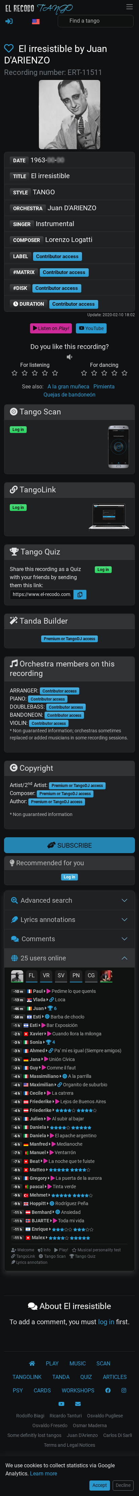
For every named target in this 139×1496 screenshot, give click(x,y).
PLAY (52, 1363)
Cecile (36, 1093)
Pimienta (104, 386)
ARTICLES (115, 1377)
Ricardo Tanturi (66, 1415)
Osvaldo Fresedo (49, 1425)
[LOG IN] (8, 21)
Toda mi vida (70, 1220)
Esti (37, 1016)
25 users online (43, 958)
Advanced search (46, 900)
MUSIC (78, 1363)
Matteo (37, 1169)
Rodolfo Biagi (30, 1415)
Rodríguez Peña (71, 1203)
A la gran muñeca (68, 386)
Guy (34, 1067)
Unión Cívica (61, 1059)
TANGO (34, 192)
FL (32, 975)
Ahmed (37, 1050)
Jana (35, 1059)
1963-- (38, 160)
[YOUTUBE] (61, 1404)
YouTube (94, 328)
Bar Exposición (62, 1025)
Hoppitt (38, 1203)
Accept (99, 1485)
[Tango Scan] (48, 1016)
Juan (38, 1008)
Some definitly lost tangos (34, 1435)
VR (46, 975)
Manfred (39, 1144)
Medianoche (69, 1144)
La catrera (62, 1093)
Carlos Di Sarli (117, 1435)
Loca (60, 999)
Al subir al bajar (67, 1118)
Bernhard (42, 1212)
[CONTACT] (78, 1404)
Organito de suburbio (85, 1084)
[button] (35, 22)
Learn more (43, 1473)
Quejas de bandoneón (69, 394)
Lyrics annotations (48, 920)
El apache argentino (75, 1135)
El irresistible (41, 176)
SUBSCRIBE (74, 845)
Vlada (39, 999)
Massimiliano (44, 1076)
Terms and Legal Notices (69, 1445)
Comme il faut (61, 1067)
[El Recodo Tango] (32, 1363)
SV (61, 975)
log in (106, 1322)
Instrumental (43, 224)
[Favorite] (10, 48)
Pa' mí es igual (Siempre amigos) (87, 1050)
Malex (38, 1237)
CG (91, 975)
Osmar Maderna (90, 1425)
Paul (38, 991)
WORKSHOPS (78, 1390)
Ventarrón (65, 1152)
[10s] (69, 357)
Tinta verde (64, 1186)
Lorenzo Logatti (52, 240)
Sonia (36, 1042)
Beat (35, 1161)
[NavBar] (130, 6)
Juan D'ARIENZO (54, 208)
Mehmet (39, 1195)
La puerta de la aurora (78, 1178)
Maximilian (42, 1084)
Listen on (53, 328)
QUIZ (86, 1377)
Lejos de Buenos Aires (82, 1101)
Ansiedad (71, 1212)
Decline (123, 1485)
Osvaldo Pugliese (105, 1415)
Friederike (41, 1101)
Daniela (38, 1127)
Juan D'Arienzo (82, 1435)
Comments (38, 939)
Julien (37, 1118)
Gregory (38, 1178)
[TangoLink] (52, 999)
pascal (37, 1186)
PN (76, 975)
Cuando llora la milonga (76, 1033)
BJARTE (40, 1220)
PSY (18, 1390)
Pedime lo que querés (73, 991)
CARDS (42, 1390)
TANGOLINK (26, 1377)
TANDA (61, 1377)
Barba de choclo (67, 1016)
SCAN (103, 1363)
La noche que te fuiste (71, 1161)
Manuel (38, 1152)
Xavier (37, 1033)
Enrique (40, 1229)
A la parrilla (79, 1076)
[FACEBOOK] (108, 1390)
